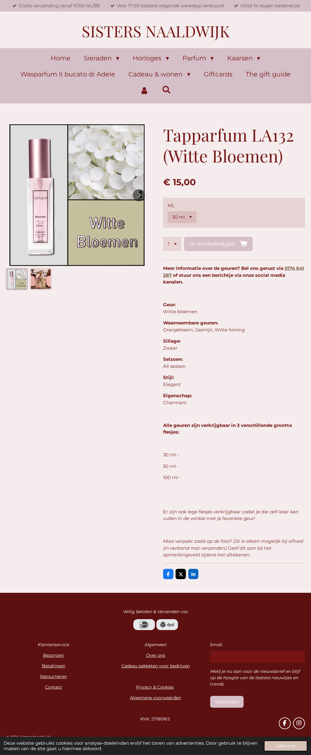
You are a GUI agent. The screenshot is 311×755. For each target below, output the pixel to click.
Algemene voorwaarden (155, 697)
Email (216, 644)
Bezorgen (53, 655)
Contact (53, 687)
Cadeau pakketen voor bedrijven (155, 666)
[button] (17, 279)
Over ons (155, 655)
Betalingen (53, 666)
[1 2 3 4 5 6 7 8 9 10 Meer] (172, 244)
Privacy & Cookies (155, 687)
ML (171, 205)
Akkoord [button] (286, 745)
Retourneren (53, 676)
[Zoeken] (166, 89)
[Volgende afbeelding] (139, 195)
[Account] (144, 90)
